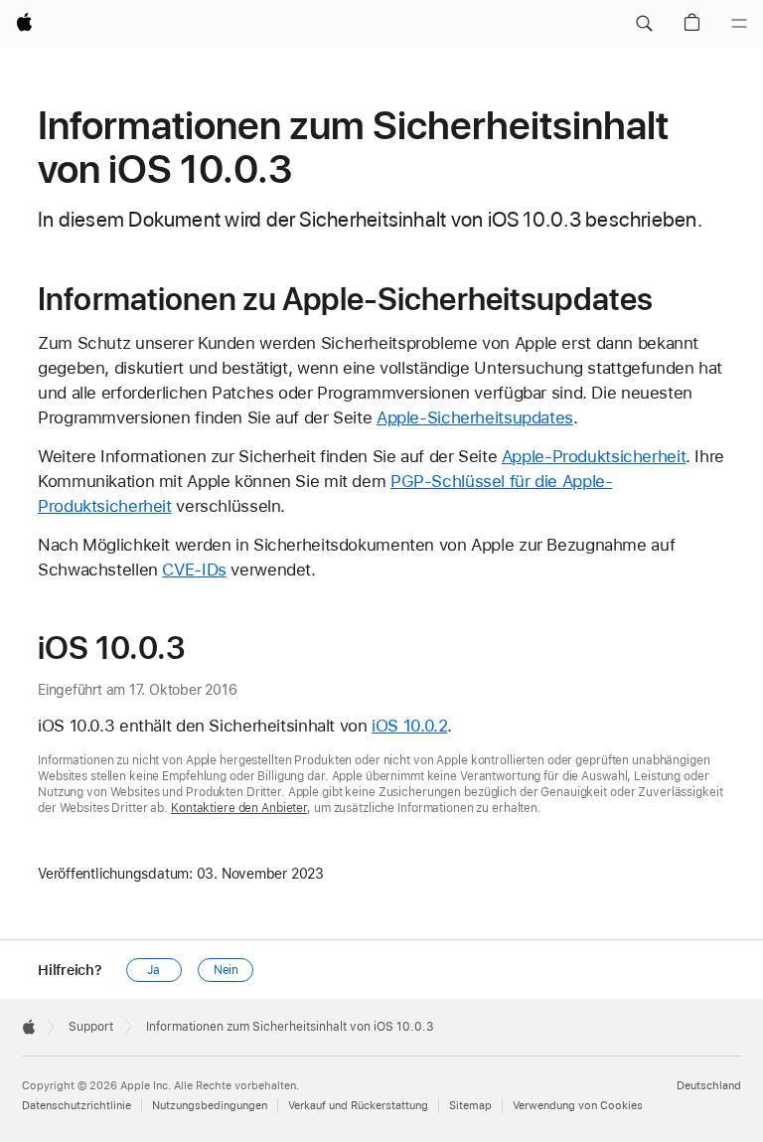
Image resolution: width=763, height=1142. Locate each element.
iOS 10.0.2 (409, 725)
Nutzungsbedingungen (209, 1105)
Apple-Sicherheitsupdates (475, 417)
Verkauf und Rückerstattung (358, 1105)
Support (91, 1027)
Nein (226, 970)
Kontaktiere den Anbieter (239, 808)
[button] (644, 24)
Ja (153, 970)
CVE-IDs (194, 569)
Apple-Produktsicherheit (594, 456)
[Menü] (739, 24)
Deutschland (709, 1085)
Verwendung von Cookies (578, 1105)
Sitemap (470, 1105)
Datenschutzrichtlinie (76, 1105)
